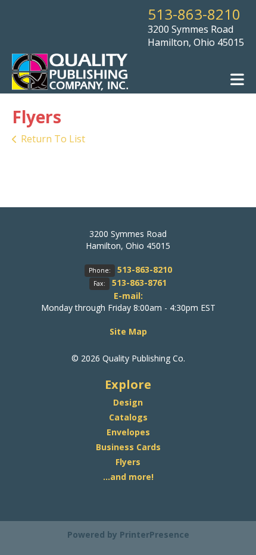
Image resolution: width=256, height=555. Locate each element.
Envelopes (128, 432)
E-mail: (128, 295)
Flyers (128, 461)
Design (128, 402)
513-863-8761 (139, 282)
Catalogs (128, 417)
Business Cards (128, 447)
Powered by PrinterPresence (128, 534)
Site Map (128, 331)
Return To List (53, 138)
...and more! (128, 476)
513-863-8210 (194, 14)
